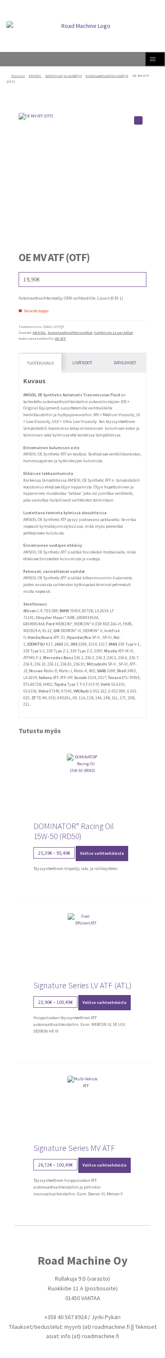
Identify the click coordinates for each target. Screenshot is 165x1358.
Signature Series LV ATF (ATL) (82, 985)
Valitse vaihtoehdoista (102, 853)
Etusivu (18, 76)
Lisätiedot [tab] (82, 362)
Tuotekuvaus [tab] (40, 363)
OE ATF (60, 338)
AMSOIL (35, 76)
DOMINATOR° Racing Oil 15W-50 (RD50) (73, 831)
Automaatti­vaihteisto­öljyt (106, 76)
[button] (138, 120)
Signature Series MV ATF (74, 1148)
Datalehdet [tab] (125, 362)
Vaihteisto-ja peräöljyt (63, 76)
